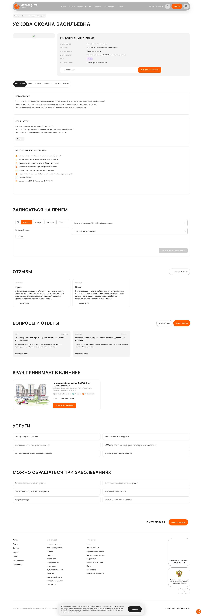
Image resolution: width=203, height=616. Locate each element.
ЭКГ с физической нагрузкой (117, 436)
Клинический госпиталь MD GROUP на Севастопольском (72, 384)
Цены (80, 6)
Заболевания (92, 569)
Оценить (183, 583)
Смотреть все (164, 323)
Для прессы (51, 584)
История (50, 551)
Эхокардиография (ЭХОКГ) (26, 436)
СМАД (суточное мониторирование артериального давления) (131, 444)
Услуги (72, 6)
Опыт (30, 84)
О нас (120, 6)
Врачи (63, 6)
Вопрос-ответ (91, 558)
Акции (88, 6)
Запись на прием (178, 522)
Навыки (38, 84)
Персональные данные (95, 551)
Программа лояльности (95, 573)
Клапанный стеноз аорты (115, 491)
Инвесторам (51, 566)
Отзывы (57, 84)
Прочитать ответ (21, 354)
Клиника (48, 84)
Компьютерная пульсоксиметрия (118, 453)
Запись (177, 6)
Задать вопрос (182, 323)
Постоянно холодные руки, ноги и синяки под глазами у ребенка (100, 338)
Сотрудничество (53, 562)
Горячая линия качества (95, 555)
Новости (50, 555)
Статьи (89, 566)
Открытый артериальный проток (118, 499)
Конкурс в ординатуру (55, 580)
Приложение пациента (95, 562)
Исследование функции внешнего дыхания (33, 453)
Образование (20, 84)
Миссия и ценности (54, 544)
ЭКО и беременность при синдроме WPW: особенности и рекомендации (40, 338)
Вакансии (50, 573)
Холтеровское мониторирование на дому (32, 444)
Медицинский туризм (55, 577)
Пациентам (109, 6)
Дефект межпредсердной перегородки (121, 482)
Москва (24, 8)
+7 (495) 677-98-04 (156, 6)
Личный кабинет (93, 547)
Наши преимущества (54, 547)
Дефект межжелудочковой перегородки (32, 491)
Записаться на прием (149, 70)
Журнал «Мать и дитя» (55, 569)
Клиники (97, 6)
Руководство (51, 558)
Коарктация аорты (22, 499)
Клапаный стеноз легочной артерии (30, 482)
